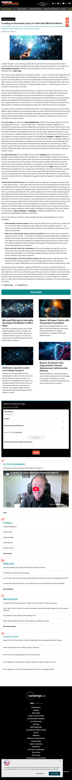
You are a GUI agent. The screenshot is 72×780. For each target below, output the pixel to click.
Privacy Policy (18, 432)
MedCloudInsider (36, 727)
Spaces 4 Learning (36, 744)
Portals (7, 522)
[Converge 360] (36, 696)
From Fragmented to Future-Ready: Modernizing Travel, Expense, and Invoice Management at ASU (35, 578)
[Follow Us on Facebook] (61, 3)
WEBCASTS (8, 563)
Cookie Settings (40, 773)
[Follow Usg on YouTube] (63, 3)
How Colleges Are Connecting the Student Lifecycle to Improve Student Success (29, 662)
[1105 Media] (36, 703)
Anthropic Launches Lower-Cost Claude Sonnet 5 (16, 369)
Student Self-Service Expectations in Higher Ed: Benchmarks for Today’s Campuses (30, 603)
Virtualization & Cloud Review (36, 758)
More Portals (7, 553)
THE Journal (36, 755)
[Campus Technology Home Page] (10, 3)
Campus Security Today (36, 716)
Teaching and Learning (8, 19)
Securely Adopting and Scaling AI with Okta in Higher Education (24, 567)
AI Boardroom (36, 707)
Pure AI (36, 733)
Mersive (58, 136)
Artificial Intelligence (10, 527)
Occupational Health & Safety (36, 730)
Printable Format (22, 285)
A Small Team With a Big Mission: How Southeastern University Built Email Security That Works (34, 583)
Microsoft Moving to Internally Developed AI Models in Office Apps (17, 323)
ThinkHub (43, 155)
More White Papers (9, 626)
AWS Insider (36, 713)
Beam (51, 166)
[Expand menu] (69, 4)
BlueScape (32, 211)
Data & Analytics (8, 537)
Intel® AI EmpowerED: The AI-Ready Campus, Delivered (21, 647)
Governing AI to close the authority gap (16, 573)
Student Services (8, 548)
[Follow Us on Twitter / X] (55, 3)
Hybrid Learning (22, 9)
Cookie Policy (55, 769)
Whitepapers (10, 599)
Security (63, 9)
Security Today (36, 741)
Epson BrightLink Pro (32, 122)
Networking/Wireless (35, 9)
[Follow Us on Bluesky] (58, 3)
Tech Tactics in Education (36, 749)
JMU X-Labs (17, 71)
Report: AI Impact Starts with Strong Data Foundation (54, 321)
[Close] (60, 761)
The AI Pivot (36, 752)
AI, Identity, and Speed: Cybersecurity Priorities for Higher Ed (23, 468)
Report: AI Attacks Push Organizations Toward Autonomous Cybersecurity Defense (54, 366)
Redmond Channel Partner (36, 738)
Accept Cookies (54, 773)
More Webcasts (8, 589)
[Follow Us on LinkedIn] (53, 3)
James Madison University (10, 68)
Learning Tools (8, 543)
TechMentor (36, 747)
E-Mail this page (8, 285)
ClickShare (49, 136)
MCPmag (36, 724)
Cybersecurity (7, 532)
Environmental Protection (36, 719)
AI (14, 9)
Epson (16, 211)
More (5, 513)
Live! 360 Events (36, 721)
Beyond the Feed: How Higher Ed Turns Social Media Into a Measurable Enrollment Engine (32, 640)
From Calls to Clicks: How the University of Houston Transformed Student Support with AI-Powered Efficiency (35, 609)
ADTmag (36, 710)
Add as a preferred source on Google (44, 4)
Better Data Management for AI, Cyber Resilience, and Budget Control (26, 621)
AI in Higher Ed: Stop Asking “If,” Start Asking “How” (19, 615)
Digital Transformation (51, 9)
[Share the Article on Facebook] (67, 19)
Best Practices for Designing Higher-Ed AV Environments (21, 655)
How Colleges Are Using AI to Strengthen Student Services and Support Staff (28, 669)
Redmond (36, 735)
